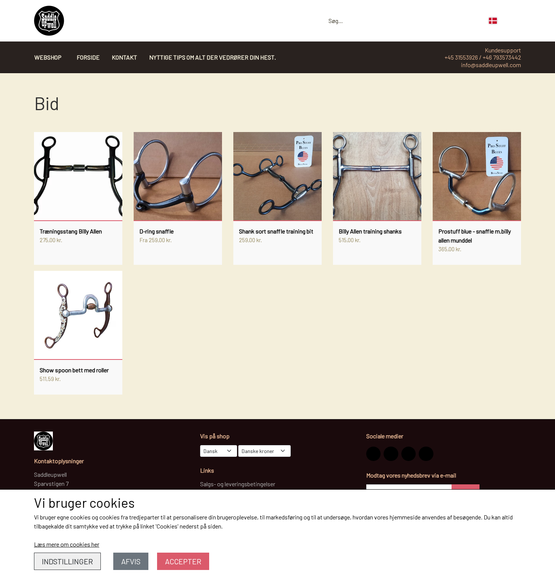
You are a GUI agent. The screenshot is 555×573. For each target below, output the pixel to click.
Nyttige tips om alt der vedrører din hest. (212, 57)
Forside (88, 57)
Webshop (48, 57)
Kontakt (124, 57)
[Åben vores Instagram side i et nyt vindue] (373, 454)
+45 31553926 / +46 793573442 (482, 57)
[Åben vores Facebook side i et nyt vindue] (391, 454)
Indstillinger (67, 561)
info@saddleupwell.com (491, 64)
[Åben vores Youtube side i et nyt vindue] (426, 454)
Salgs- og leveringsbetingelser (237, 483)
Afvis (130, 561)
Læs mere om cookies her (66, 544)
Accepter (183, 561)
